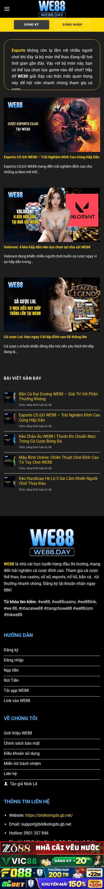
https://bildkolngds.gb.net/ (49, 815)
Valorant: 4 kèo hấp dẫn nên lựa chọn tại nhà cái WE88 (47, 247)
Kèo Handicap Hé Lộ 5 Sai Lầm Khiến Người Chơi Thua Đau (58, 481)
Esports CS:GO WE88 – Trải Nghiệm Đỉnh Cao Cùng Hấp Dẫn (51, 157)
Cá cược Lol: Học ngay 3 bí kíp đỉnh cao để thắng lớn (45, 337)
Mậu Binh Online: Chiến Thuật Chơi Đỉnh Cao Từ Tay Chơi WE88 (59, 460)
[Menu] (7, 9)
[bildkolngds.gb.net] (52, 9)
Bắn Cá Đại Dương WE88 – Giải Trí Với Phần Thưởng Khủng (58, 396)
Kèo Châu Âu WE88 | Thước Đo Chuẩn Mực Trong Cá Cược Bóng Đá (57, 439)
